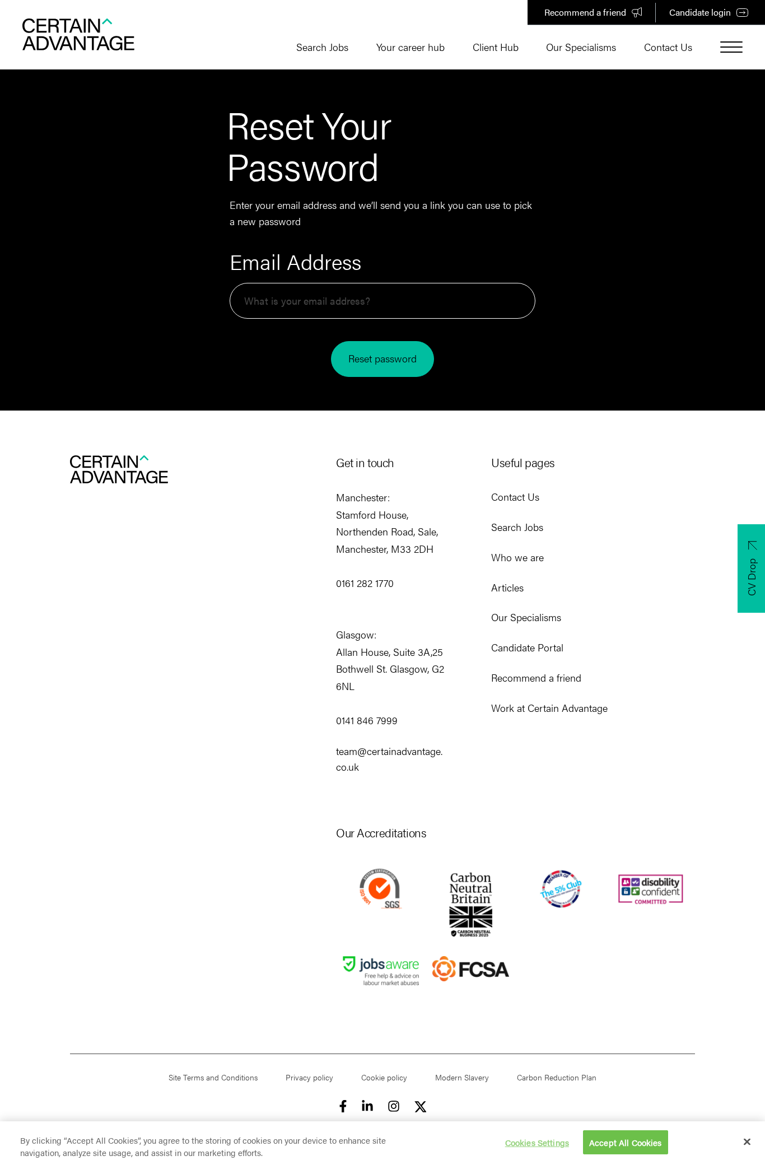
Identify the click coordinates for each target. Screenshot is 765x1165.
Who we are (517, 557)
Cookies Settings (537, 1142)
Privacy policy (309, 1077)
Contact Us (668, 47)
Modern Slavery (462, 1077)
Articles (507, 587)
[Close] (747, 1142)
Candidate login (700, 12)
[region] (382, 1143)
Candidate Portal (527, 647)
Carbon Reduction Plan (556, 1077)
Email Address (295, 261)
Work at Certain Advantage (549, 708)
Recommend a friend (585, 12)
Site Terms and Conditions (213, 1077)
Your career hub (410, 47)
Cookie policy (384, 1077)
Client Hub (496, 47)
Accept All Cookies (625, 1142)
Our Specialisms (581, 47)
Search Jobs (322, 47)
